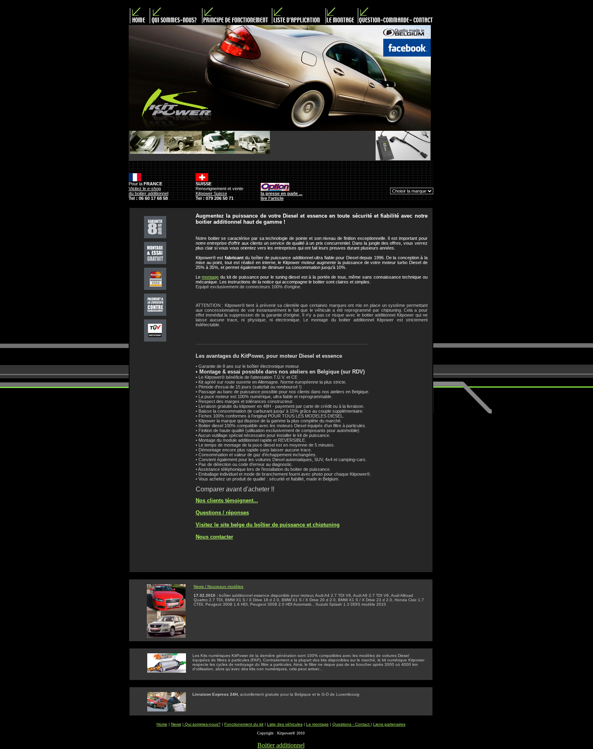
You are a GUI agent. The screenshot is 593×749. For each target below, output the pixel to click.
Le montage (317, 724)
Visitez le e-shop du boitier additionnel (148, 191)
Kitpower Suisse (211, 193)
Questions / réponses (222, 513)
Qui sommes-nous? (202, 724)
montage (210, 277)
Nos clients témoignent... (227, 500)
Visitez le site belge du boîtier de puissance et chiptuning (268, 525)
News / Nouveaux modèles (218, 586)
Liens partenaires (389, 724)
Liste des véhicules (285, 724)
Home (162, 724)
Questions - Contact (351, 724)
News (176, 724)
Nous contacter (214, 537)
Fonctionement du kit (243, 724)
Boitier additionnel (281, 745)
